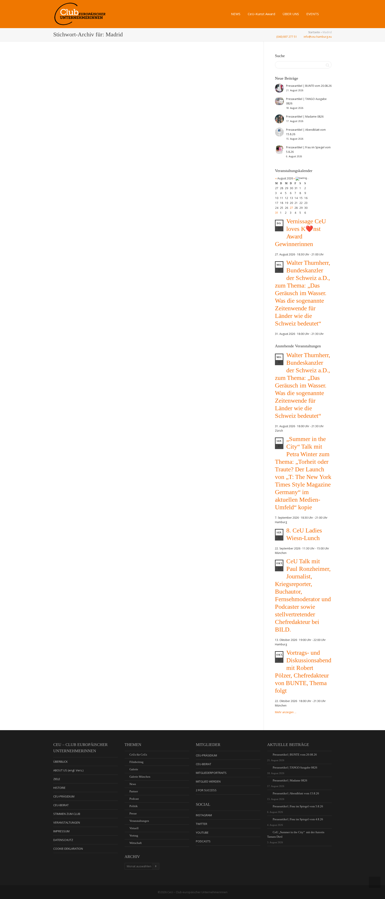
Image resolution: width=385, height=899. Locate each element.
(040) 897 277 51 (286, 37)
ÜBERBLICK (60, 762)
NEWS (236, 14)
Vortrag (133, 835)
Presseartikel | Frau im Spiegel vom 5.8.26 (298, 806)
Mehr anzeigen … (285, 712)
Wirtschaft (98, 132)
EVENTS (313, 14)
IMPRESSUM (61, 831)
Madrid (104, 132)
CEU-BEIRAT (61, 805)
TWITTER (201, 824)
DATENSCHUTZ (63, 840)
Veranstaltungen (139, 820)
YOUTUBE (202, 833)
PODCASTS (203, 841)
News (93, 132)
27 (291, 208)
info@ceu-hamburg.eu (317, 37)
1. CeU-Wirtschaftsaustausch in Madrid (98, 127)
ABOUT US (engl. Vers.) (68, 770)
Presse (133, 813)
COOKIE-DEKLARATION (68, 849)
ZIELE (56, 779)
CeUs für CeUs (138, 754)
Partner (133, 791)
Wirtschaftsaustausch (113, 132)
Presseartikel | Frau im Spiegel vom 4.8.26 (298, 819)
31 (276, 213)
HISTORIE (59, 788)
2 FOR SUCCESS (206, 790)
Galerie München (139, 776)
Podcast (134, 798)
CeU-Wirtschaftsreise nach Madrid (197, 73)
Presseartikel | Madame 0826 (290, 780)
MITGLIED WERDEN (208, 781)
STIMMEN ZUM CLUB (66, 814)
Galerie (88, 132)
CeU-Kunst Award (262, 14)
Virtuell (134, 828)
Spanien (197, 78)
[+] (101, 103)
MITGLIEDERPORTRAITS (211, 773)
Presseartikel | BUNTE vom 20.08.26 (295, 754)
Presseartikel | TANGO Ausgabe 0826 (295, 767)
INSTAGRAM (204, 815)
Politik (133, 806)
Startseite (314, 32)
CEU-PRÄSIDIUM (63, 796)
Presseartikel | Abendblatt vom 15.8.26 (296, 793)
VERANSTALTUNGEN (66, 822)
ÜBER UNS (291, 14)
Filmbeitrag (136, 762)
